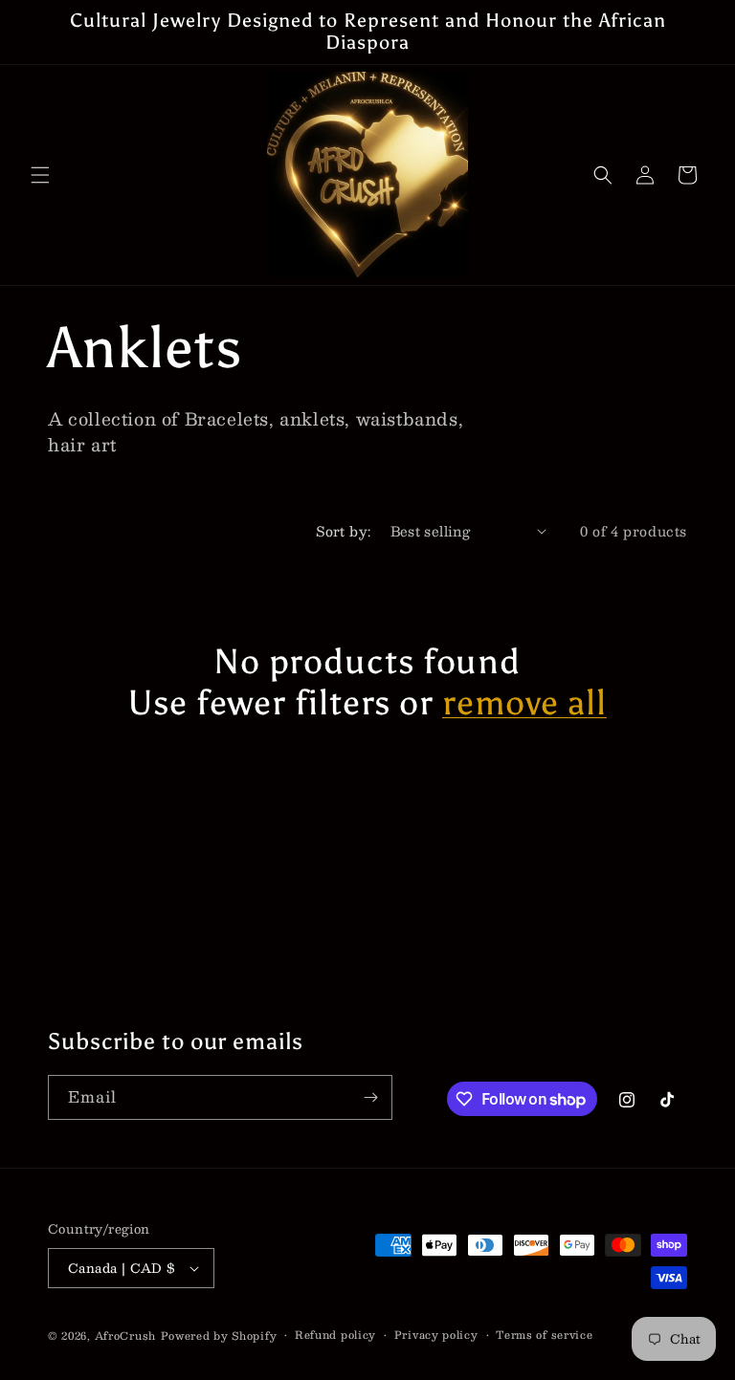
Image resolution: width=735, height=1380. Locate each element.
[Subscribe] (370, 1097)
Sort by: (343, 530)
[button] (40, 175)
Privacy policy (436, 1335)
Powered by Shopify (219, 1335)
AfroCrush (125, 1335)
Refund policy (335, 1335)
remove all (524, 703)
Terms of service (544, 1335)
